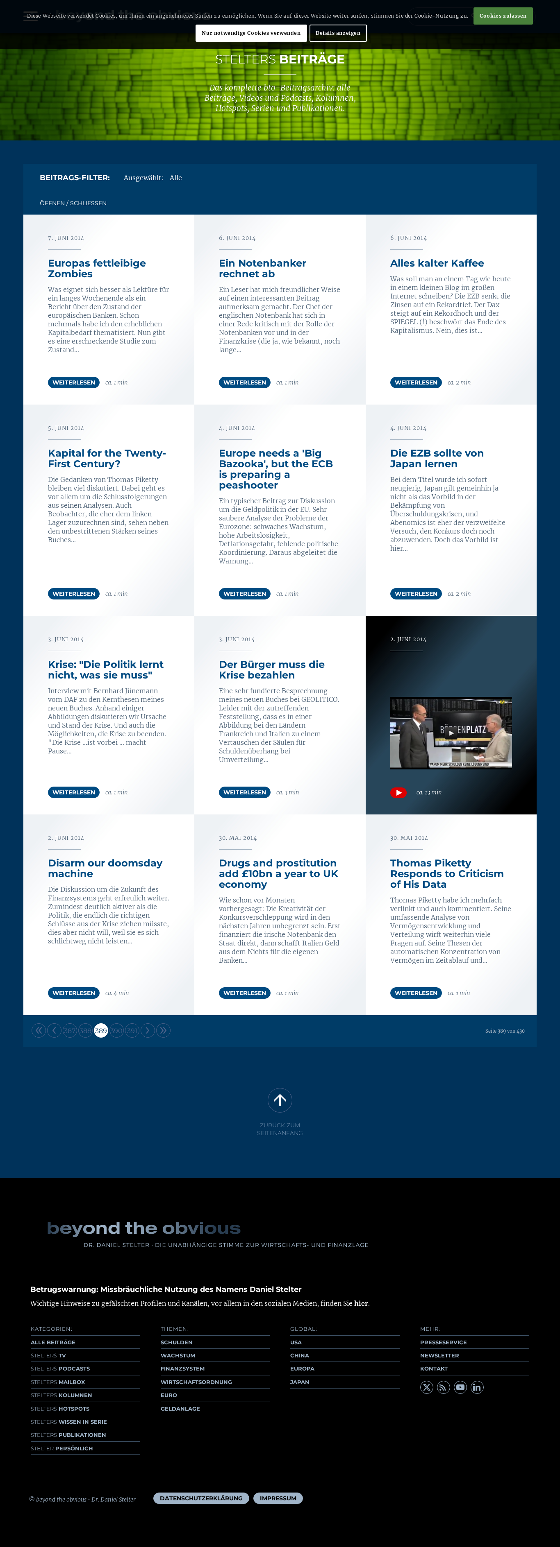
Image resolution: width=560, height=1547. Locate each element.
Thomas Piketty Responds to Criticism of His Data (447, 873)
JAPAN (300, 1382)
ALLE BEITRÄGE (53, 1342)
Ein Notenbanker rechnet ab (262, 268)
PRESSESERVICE (443, 1342)
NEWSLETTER (439, 1355)
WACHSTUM (178, 1355)
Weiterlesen (73, 382)
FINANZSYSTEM (183, 1368)
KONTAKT (434, 1368)
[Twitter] (426, 1387)
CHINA (299, 1355)
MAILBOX (58, 1382)
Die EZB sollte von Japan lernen (437, 458)
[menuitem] (201, 1498)
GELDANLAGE (180, 1408)
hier (361, 1303)
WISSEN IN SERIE (69, 1421)
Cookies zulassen (503, 16)
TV (48, 1355)
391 (132, 1031)
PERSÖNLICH (62, 1448)
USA (296, 1342)
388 (85, 1031)
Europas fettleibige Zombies (97, 268)
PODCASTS (60, 1368)
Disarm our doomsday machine (105, 868)
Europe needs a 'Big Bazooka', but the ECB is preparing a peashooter (276, 469)
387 (69, 1031)
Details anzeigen (338, 33)
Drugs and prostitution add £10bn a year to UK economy (278, 873)
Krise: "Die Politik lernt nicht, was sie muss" (106, 669)
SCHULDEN (177, 1342)
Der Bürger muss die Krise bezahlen (272, 669)
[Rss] (443, 1387)
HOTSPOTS (60, 1408)
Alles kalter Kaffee (437, 263)
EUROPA (302, 1368)
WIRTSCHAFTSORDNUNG (196, 1382)
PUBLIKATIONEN (68, 1435)
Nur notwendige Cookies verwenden (251, 33)
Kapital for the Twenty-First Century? (107, 458)
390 (116, 1031)
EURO (169, 1395)
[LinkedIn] (477, 1387)
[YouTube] (460, 1387)
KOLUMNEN (61, 1395)
